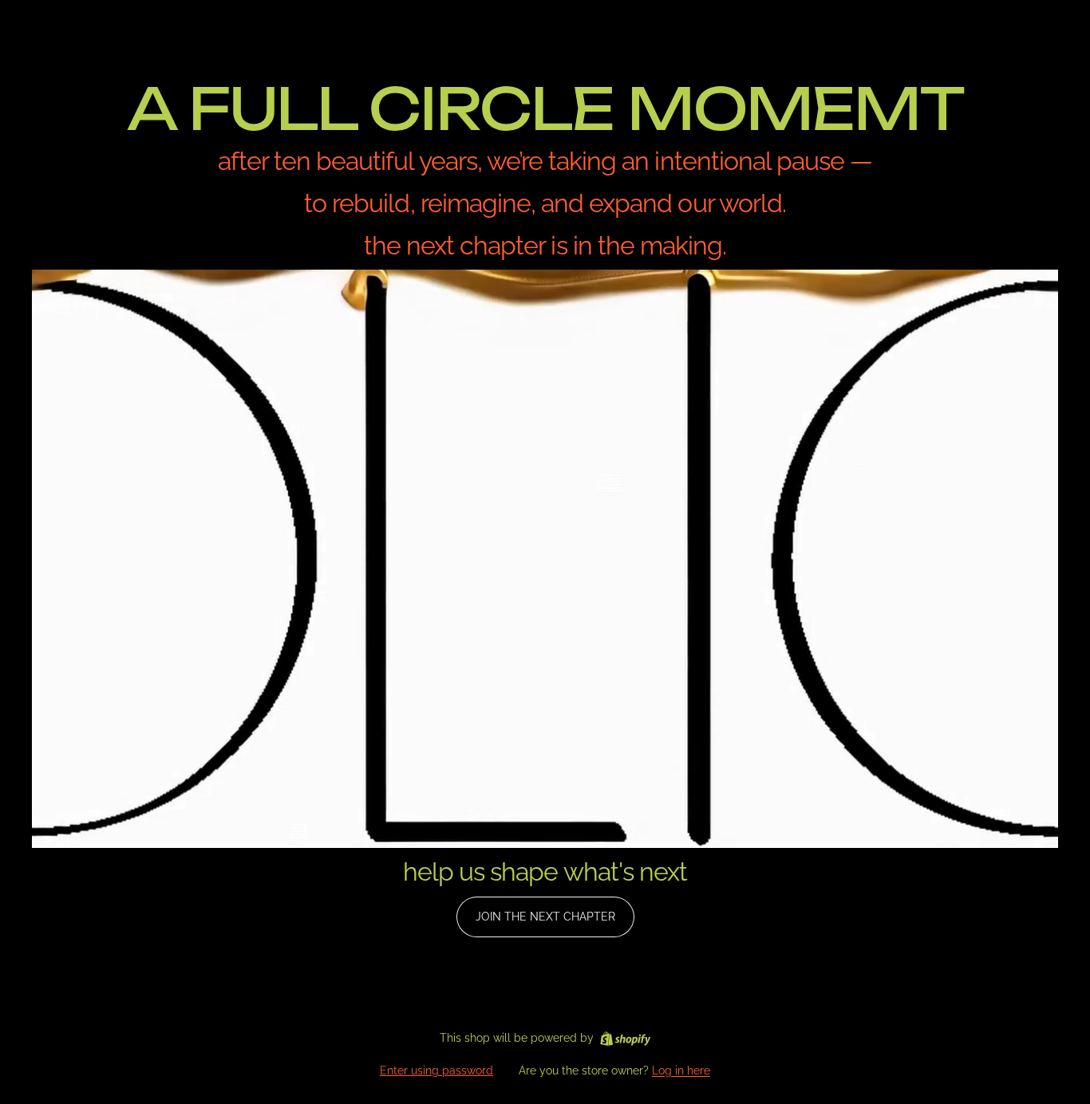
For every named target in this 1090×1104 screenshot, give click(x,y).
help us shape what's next (545, 871)
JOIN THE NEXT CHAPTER (545, 916)
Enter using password (436, 1070)
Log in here (681, 1070)
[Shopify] (625, 1038)
